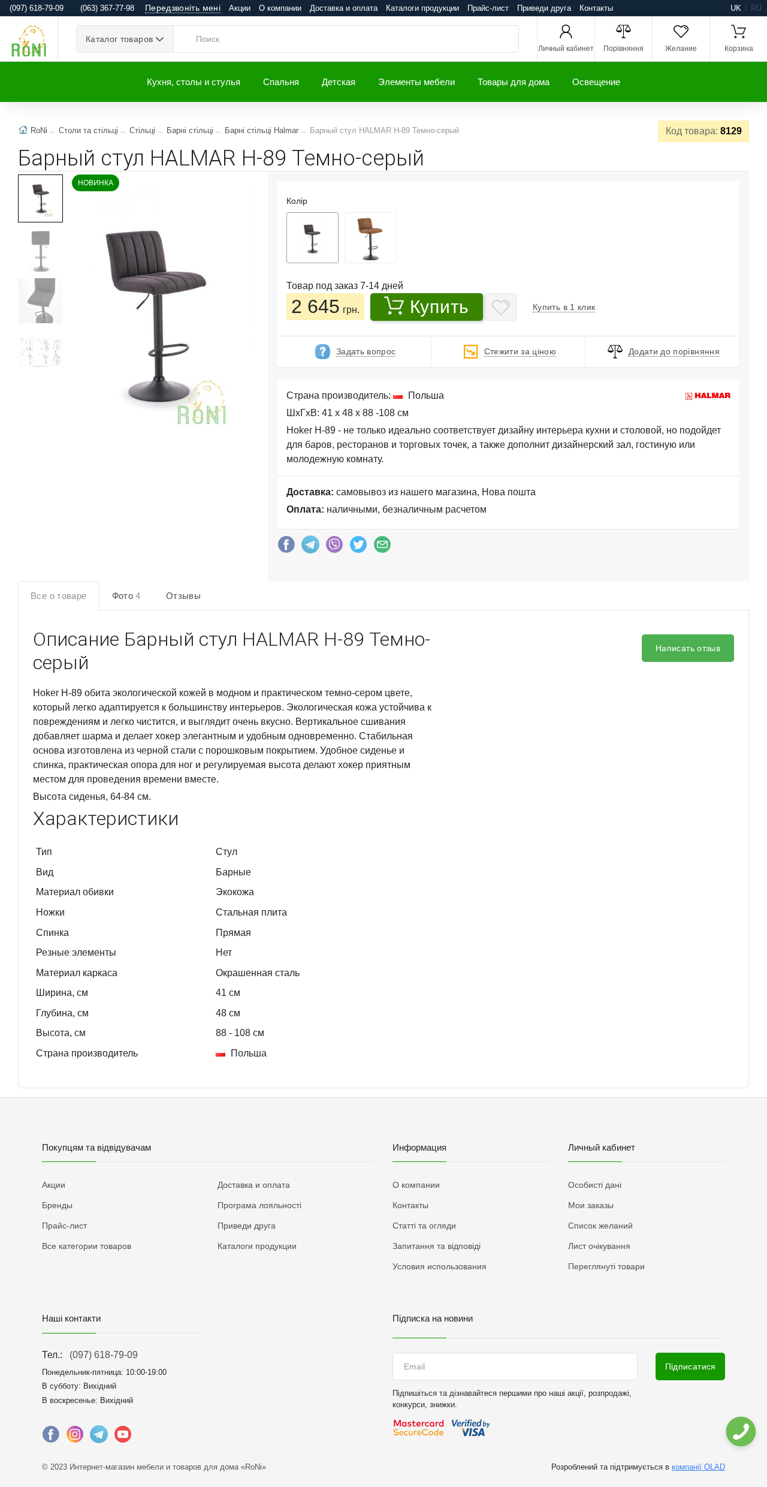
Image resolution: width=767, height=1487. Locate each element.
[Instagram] (75, 1437)
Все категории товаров (86, 1246)
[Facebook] (286, 547)
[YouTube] (123, 1437)
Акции (239, 8)
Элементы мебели (416, 82)
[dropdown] (740, 1431)
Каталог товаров (119, 39)
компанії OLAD (698, 1466)
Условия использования (439, 1266)
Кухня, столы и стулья (193, 82)
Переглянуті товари (606, 1266)
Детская (338, 82)
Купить (439, 307)
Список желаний (600, 1225)
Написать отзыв (688, 648)
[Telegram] (310, 547)
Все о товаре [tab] (59, 596)
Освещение (596, 82)
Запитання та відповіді (436, 1246)
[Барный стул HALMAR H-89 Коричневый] (371, 237)
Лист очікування (599, 1246)
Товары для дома (513, 82)
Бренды (57, 1205)
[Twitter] (358, 547)
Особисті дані (594, 1185)
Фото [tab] (126, 596)
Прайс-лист (488, 8)
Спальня (281, 82)
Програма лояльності (259, 1205)
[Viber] (334, 547)
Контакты (596, 8)
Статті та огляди (424, 1225)
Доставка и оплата (344, 8)
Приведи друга (544, 8)
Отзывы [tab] (183, 596)
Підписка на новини (432, 1318)
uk (735, 8)
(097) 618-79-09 (104, 1355)
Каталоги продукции (422, 8)
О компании (280, 8)
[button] (158, 311)
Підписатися (690, 1366)
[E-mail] (382, 547)
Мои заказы (591, 1205)
